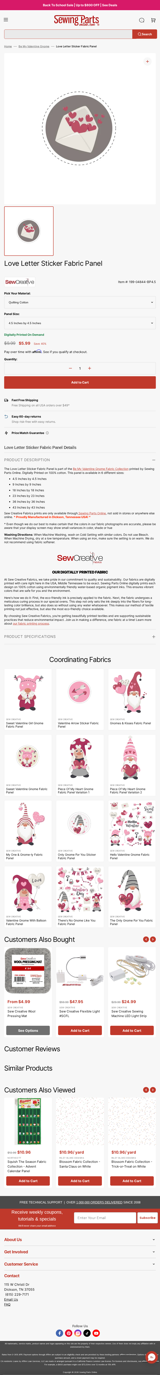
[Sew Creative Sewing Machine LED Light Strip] (132, 992)
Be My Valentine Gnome (34, 46)
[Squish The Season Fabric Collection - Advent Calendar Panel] (28, 1143)
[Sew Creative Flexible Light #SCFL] (80, 992)
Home (8, 46)
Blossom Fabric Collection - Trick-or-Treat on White (131, 1164)
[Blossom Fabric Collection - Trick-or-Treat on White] (132, 1143)
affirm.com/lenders (128, 1354)
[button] (5, 20)
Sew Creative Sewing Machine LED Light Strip (129, 1013)
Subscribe (148, 1218)
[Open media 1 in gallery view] (147, 61)
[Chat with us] (141, 20)
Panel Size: (12, 314)
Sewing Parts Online (92, 513)
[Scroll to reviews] (80, 272)
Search (147, 34)
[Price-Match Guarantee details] (47, 433)
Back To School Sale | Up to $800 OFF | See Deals (80, 5)
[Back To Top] (154, 1369)
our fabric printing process (31, 623)
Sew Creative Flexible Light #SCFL (79, 1013)
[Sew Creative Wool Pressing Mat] (28, 992)
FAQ (7, 1304)
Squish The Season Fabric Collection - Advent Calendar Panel (27, 1166)
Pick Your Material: (17, 293)
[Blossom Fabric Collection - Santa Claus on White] (80, 1143)
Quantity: (10, 359)
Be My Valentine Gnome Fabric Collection (101, 469)
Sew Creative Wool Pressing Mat (21, 1013)
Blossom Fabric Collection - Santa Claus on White (79, 1164)
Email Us (11, 1299)
